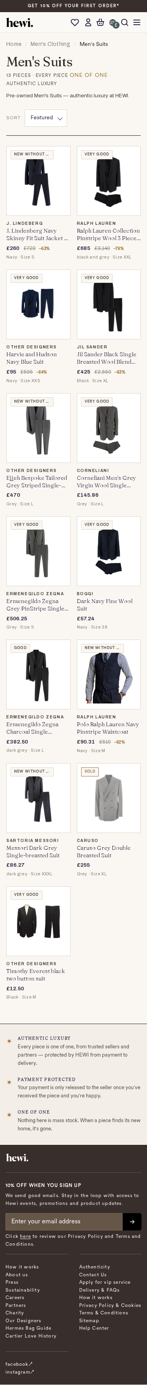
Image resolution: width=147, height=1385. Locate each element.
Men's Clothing (51, 44)
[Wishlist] (76, 22)
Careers (14, 1298)
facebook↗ (19, 1364)
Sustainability (22, 1290)
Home (14, 44)
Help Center (94, 1328)
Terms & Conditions (104, 1313)
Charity (14, 1313)
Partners (15, 1305)
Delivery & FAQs (99, 1290)
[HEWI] (19, 22)
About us (16, 1275)
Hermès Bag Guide (28, 1328)
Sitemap (89, 1321)
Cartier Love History (30, 1336)
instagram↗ (19, 1372)
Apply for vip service (105, 1282)
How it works (22, 1267)
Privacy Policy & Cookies (110, 1305)
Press (11, 1282)
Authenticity (94, 1267)
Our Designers (23, 1321)
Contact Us (93, 1275)
